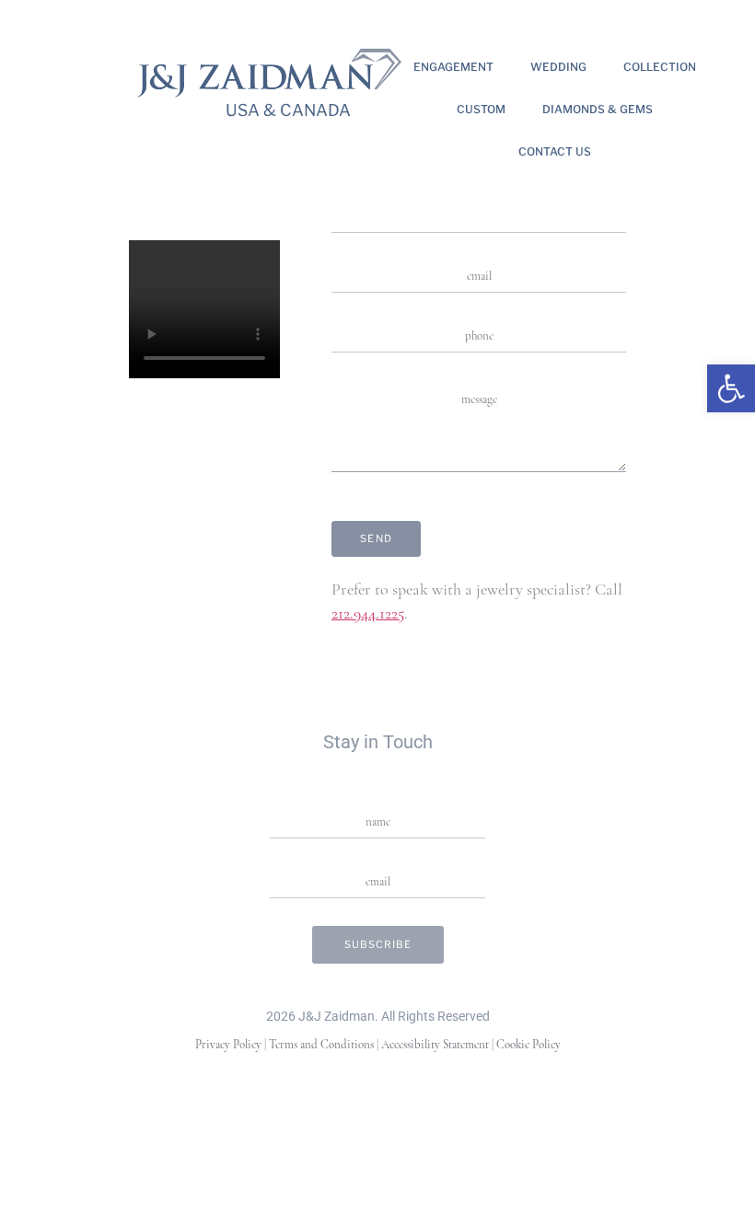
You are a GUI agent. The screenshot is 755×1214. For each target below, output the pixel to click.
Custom (481, 109)
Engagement (453, 67)
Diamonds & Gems (597, 109)
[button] (731, 388)
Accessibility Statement (435, 1045)
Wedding (558, 67)
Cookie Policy (528, 1045)
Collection (659, 67)
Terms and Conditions (321, 1045)
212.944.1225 (367, 615)
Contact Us (554, 151)
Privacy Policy (228, 1045)
